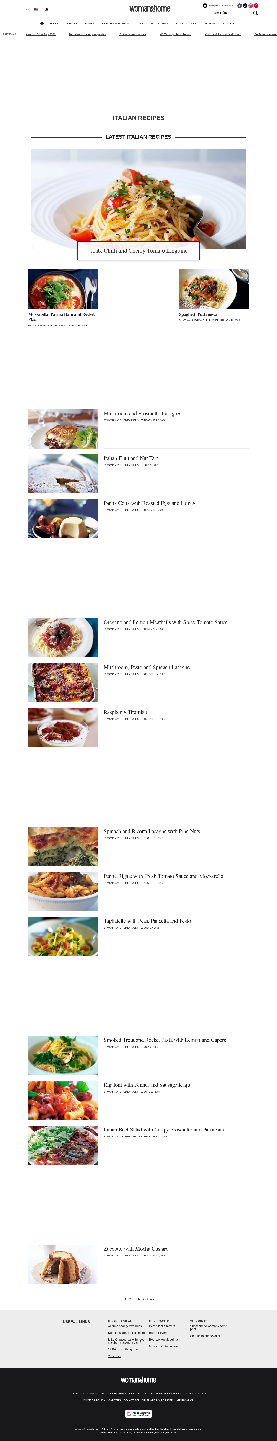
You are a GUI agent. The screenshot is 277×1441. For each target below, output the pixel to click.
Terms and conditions (165, 1393)
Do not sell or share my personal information (159, 1400)
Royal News (159, 23)
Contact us (137, 1393)
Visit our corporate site (189, 1429)
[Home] (42, 23)
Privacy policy (195, 1393)
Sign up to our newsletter (206, 1335)
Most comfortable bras (163, 1346)
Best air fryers (158, 1332)
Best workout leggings (164, 1339)
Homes (89, 23)
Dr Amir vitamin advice (132, 34)
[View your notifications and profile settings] (47, 9)
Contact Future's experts (106, 1393)
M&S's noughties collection (175, 34)
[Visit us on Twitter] (245, 5)
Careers (114, 1400)
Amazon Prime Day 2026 (41, 34)
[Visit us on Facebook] (239, 5)
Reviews (210, 23)
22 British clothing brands (125, 1349)
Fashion (53, 23)
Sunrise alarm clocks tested (126, 1332)
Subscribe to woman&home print (208, 1327)
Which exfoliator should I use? (223, 34)
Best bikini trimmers (162, 1326)
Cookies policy (94, 1400)
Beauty (72, 23)
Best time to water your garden (87, 34)
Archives (148, 1299)
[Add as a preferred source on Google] (138, 1414)
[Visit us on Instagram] (250, 5)
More (227, 23)
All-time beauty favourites (125, 1326)
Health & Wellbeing (116, 23)
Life (141, 23)
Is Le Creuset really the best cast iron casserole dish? (126, 1341)
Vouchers (114, 1356)
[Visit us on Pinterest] (256, 5)
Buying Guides (186, 23)
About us (77, 1393)
